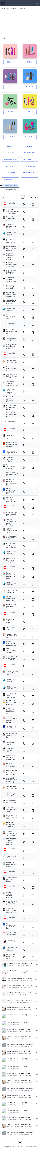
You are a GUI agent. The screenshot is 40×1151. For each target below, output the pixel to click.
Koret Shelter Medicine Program (11, 391)
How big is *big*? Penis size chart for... (11, 466)
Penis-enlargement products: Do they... (10, 491)
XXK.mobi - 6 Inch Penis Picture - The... (11, 757)
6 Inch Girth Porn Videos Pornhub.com (11, 241)
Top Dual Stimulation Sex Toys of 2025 (11, 833)
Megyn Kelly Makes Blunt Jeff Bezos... (12, 474)
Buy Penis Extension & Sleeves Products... (10, 256)
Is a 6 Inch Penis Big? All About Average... (12, 702)
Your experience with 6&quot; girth (12, 316)
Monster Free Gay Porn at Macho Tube (10, 956)
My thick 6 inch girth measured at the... (11, 817)
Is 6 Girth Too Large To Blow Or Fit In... (11, 802)
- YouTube (11, 203)
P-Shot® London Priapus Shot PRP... (12, 673)
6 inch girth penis (30, 173)
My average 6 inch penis (11, 339)
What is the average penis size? (11, 437)
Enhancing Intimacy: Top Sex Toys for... (11, 294)
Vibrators (10, 62)
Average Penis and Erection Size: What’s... (11, 302)
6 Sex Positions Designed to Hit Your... (11, 538)
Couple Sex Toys (11, 112)
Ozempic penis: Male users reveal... (11, 742)
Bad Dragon (12, 941)
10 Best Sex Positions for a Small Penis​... (11, 226)
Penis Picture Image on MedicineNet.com (12, 383)
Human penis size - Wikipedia (12, 361)
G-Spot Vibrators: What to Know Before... (11, 719)
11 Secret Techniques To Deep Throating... (11, 522)
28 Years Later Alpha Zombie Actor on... (11, 650)
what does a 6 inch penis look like (11, 180)
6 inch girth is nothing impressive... (11, 695)
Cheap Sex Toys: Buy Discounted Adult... (11, 414)
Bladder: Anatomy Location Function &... (10, 894)
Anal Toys (10, 87)
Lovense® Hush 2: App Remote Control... (11, 218)
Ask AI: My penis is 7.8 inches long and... (12, 903)
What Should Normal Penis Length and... (10, 598)
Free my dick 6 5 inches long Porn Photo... (11, 272)
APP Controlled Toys (31, 112)
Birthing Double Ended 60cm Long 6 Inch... (11, 658)
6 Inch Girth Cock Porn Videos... (11, 750)
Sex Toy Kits (10, 137)
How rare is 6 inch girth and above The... (11, 368)
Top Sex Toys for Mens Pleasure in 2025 (11, 879)
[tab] (4, 38)
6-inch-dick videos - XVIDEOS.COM (11, 279)
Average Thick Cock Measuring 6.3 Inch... (11, 606)
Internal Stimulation (18, 8)
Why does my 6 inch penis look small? (11, 376)
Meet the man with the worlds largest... (11, 621)
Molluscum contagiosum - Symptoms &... (11, 643)
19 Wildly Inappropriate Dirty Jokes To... (11, 910)
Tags (7, 8)
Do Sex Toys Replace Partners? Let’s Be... (11, 482)
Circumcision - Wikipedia (12, 591)
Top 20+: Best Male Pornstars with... (11, 636)
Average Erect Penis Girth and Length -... (11, 346)
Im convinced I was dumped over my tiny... (11, 765)
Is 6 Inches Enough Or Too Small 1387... (11, 264)
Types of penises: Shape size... (12, 530)
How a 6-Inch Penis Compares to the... (11, 331)
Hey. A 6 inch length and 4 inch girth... (10, 560)
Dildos (29, 62)
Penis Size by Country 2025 (11, 628)
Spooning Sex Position (12, 795)
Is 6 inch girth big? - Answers (12, 452)
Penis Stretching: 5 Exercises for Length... (10, 575)
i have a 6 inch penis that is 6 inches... (11, 248)
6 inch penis (10, 173)
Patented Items (30, 137)
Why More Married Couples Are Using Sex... (12, 211)
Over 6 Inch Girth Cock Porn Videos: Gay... (11, 780)
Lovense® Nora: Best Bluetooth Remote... (11, 514)
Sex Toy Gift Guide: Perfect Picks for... (11, 864)
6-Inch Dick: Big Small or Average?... (11, 949)
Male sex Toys (30, 87)
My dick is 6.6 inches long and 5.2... (12, 728)
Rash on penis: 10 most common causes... (11, 841)
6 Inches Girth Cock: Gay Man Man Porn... (11, 287)
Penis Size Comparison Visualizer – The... (10, 825)
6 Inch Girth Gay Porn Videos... (11, 459)
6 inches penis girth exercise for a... (11, 934)
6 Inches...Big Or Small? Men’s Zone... (11, 407)
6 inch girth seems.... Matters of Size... (10, 399)
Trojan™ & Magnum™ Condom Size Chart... (10, 710)
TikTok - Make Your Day (11, 233)
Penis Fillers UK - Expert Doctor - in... (12, 735)
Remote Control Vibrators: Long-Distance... (11, 444)
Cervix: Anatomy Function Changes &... (11, 772)
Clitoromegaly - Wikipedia (12, 857)
